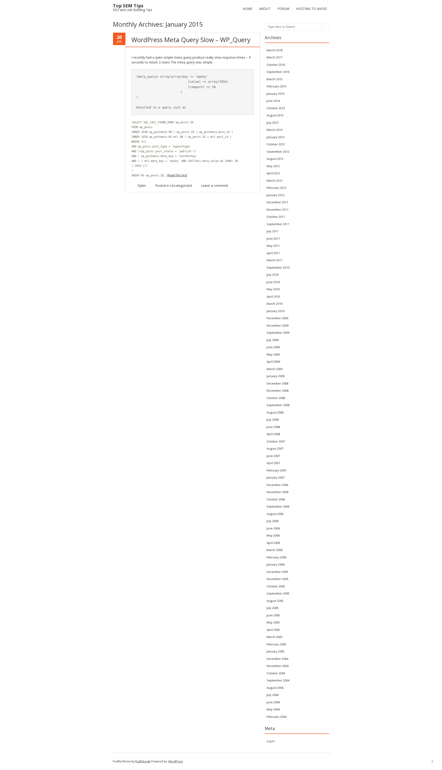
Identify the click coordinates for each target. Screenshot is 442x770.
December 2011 (277, 202)
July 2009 (273, 340)
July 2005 (273, 608)
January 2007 (276, 477)
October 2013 (276, 108)
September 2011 (278, 224)
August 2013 (275, 115)
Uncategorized (181, 185)
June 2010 (273, 282)
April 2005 (273, 630)
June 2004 (273, 702)
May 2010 (273, 289)
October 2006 (276, 499)
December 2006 (277, 485)
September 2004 (278, 680)
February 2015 (276, 86)
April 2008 (273, 434)
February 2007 (276, 470)
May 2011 (273, 246)
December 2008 (277, 383)
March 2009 (274, 369)
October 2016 (276, 65)
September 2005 (278, 593)
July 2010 (273, 275)
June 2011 (273, 238)
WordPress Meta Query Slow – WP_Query (190, 39)
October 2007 (276, 441)
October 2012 (276, 144)
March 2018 (274, 50)
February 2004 (276, 717)
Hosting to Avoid (311, 8)
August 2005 (275, 601)
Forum (283, 8)
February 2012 (276, 188)
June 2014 (273, 101)
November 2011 (277, 209)
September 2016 (278, 72)
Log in (271, 741)
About (264, 8)
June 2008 (273, 427)
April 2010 (273, 296)
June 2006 (273, 528)
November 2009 (277, 325)
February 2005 (276, 644)
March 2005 (274, 637)
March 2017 (274, 57)
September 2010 (278, 267)
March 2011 (274, 260)
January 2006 (276, 564)
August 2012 (275, 159)
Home (247, 8)
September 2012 (278, 151)
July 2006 (273, 521)
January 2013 (276, 137)
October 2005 (276, 586)
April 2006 (273, 543)
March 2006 (274, 550)
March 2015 (274, 79)
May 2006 (273, 535)
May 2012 (273, 166)
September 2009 (278, 332)
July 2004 (273, 695)
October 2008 (276, 398)
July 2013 (273, 123)
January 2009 (276, 376)
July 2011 (273, 231)
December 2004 (277, 659)
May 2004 (273, 709)
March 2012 (274, 180)
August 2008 (275, 412)
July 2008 (273, 419)
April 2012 (273, 173)
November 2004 (277, 666)
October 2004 (276, 673)
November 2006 (277, 492)
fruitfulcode (143, 761)
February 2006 (276, 557)
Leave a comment (214, 185)
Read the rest (177, 175)
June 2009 (273, 347)
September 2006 (278, 506)
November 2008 (277, 390)
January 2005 (276, 651)
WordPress (175, 761)
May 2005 (273, 622)
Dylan (141, 185)
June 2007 (273, 456)
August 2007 (275, 448)
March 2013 (274, 130)
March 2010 (274, 304)
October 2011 (276, 217)
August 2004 (275, 688)
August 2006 (275, 514)
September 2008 (278, 405)
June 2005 (273, 615)
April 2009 (273, 361)
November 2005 (277, 579)
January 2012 (276, 195)
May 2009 (273, 354)
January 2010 (276, 311)
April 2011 (273, 253)
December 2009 (277, 318)
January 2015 (276, 94)
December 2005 (277, 572)
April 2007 (273, 463)
